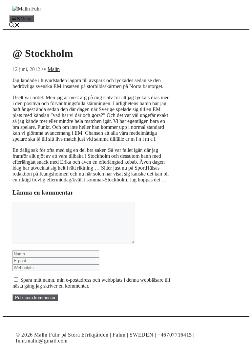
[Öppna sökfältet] (14, 26)
